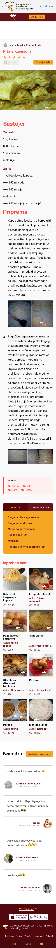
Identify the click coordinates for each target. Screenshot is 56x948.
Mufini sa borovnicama (21, 528)
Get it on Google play (38, 917)
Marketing (15, 928)
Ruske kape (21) (17, 534)
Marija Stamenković (29, 45)
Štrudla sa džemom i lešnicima (15, 675)
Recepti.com (5, 927)
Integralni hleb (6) (41, 587)
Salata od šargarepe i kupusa (15, 587)
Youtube (28, 936)
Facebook (9, 936)
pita (29, 486)
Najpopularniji (41, 506)
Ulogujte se (37, 17)
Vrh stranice (26, 908)
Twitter (19, 936)
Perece (15, 716)
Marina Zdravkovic (27, 857)
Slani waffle (41, 630)
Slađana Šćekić (30, 887)
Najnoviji (15, 506)
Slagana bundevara (20, 523)
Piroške (41, 675)
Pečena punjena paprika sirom (26, 546)
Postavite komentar (39, 754)
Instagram (38, 936)
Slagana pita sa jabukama (24, 517)
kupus (15, 486)
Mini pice (13, 540)
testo (29, 489)
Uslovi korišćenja (45, 925)
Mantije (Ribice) (41, 716)
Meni (28, 944)
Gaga (36, 822)
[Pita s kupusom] (30, 313)
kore (14, 489)
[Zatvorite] (2, 6)
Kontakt (25, 928)
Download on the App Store (18, 917)
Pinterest (49, 936)
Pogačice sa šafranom (15, 630)
